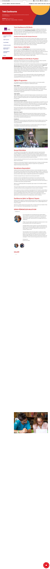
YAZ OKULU (35, 3)
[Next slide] (46, 423)
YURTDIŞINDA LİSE (31, 3)
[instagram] (2, 0)
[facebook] (3, 0)
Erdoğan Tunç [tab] (17, 211)
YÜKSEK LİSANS (12, 3)
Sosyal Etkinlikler (5, 42)
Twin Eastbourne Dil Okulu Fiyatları (7, 36)
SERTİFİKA (39, 3)
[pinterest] (6, 0)
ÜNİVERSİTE (8, 3)
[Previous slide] (16, 423)
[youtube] (7, 0)
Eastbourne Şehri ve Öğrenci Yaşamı (6, 48)
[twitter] (4, 0)
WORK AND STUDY (17, 3)
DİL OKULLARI (4, 3)
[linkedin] (5, 0)
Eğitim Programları (6, 39)
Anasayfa (3, 19)
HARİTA (4, 58)
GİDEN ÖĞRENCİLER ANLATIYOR (6, 52)
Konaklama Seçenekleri (7, 45)
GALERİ (4, 55)
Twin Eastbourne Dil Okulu (7, 33)
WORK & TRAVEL (43, 3)
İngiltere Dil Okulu (8, 19)
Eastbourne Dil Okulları (14, 19)
